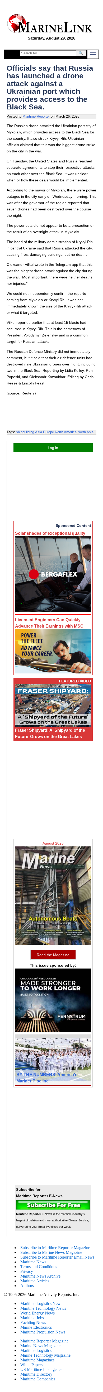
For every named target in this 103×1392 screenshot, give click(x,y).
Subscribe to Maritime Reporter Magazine (55, 1247)
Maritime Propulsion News (42, 1332)
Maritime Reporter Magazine (44, 1341)
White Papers (31, 1364)
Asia (38, 432)
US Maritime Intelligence (41, 1369)
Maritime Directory (36, 1374)
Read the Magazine (53, 955)
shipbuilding (25, 432)
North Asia (85, 432)
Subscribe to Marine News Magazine (51, 1252)
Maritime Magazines (37, 1360)
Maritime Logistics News (41, 1303)
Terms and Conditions (38, 1266)
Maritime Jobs (32, 1318)
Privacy (26, 1271)
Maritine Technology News (43, 1308)
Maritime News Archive (40, 1276)
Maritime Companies (37, 1379)
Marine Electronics (36, 1327)
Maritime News (33, 1262)
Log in (53, 448)
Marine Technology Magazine (45, 1355)
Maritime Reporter (36, 116)
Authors (27, 1285)
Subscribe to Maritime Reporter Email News (57, 1257)
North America (66, 432)
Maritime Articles (34, 1281)
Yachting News (33, 1322)
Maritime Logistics (36, 1350)
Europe (48, 432)
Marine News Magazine (40, 1345)
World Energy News (37, 1313)
